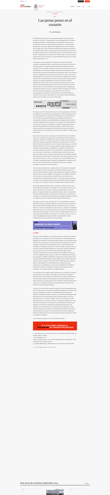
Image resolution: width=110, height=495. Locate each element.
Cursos (78, 6)
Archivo (72, 6)
